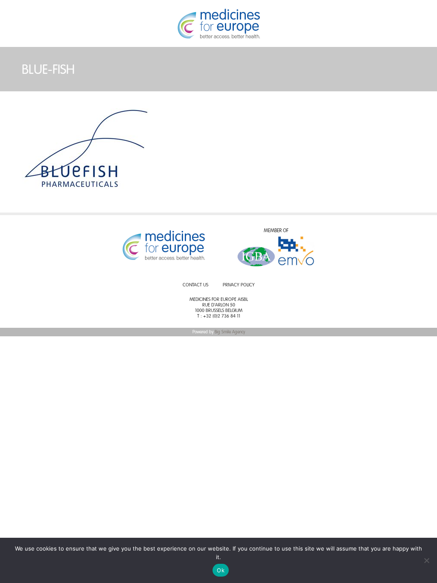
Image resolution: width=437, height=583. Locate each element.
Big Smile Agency (230, 332)
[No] (426, 560)
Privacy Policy (239, 285)
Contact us (195, 285)
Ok (220, 570)
